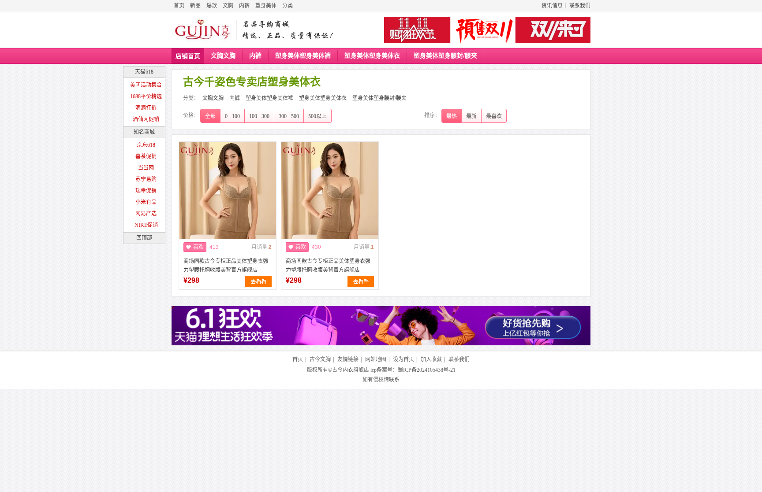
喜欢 (198, 247)
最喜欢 (494, 116)
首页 (179, 6)
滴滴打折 (146, 108)
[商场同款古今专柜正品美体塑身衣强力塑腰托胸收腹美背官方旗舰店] (227, 206)
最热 (451, 116)
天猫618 (144, 72)
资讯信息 (552, 6)
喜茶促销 (146, 156)
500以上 (317, 116)
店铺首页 (188, 56)
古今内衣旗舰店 (350, 370)
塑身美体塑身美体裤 (303, 55)
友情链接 (348, 359)
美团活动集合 (146, 85)
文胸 (228, 6)
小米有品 (146, 202)
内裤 (244, 6)
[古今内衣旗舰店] (202, 30)
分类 (287, 6)
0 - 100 (232, 116)
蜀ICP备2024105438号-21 (427, 370)
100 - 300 (259, 116)
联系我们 (579, 6)
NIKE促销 (146, 225)
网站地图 (375, 359)
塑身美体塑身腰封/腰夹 (445, 55)
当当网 (146, 168)
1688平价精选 (146, 96)
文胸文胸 (223, 55)
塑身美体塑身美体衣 (372, 55)
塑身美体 (265, 6)
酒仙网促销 (146, 119)
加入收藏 (431, 359)
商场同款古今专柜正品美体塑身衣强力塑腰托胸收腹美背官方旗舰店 (225, 265)
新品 (195, 6)
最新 (471, 116)
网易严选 (146, 214)
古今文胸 (320, 359)
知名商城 (144, 132)
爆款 (211, 6)
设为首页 (403, 359)
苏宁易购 (146, 179)
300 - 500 (289, 116)
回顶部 (144, 238)
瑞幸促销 (146, 191)
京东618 (146, 145)
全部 (210, 116)
